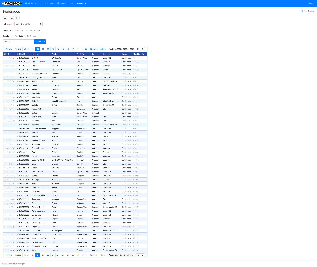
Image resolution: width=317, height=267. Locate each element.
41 (33, 49)
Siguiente (93, 49)
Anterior (18, 49)
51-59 (84, 49)
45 (53, 49)
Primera (8, 49)
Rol (4, 24)
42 (38, 49)
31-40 (26, 49)
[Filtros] (17, 18)
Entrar (311, 3)
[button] (12, 18)
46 (58, 49)
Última (103, 49)
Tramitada (19, 36)
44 (48, 49)
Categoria (7, 30)
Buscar (38, 41)
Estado (6, 36)
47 (63, 49)
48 (68, 49)
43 (43, 49)
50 (78, 49)
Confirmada (31, 36)
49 (73, 49)
